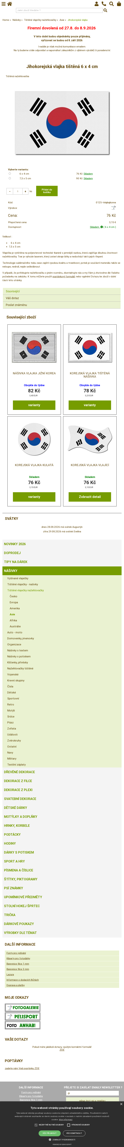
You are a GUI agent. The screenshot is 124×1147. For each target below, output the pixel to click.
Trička (9, 915)
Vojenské (12, 674)
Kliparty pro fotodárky (18, 958)
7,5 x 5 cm (25, 178)
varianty (34, 405)
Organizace (14, 644)
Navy (10, 752)
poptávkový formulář (64, 276)
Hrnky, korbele (17, 826)
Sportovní (13, 698)
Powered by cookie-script (62, 1144)
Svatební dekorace (20, 799)
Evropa (14, 602)
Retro (10, 704)
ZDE (62, 1049)
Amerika (15, 608)
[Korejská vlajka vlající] (90, 439)
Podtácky (12, 834)
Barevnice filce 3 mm (17, 969)
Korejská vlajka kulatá (34, 465)
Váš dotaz (12, 298)
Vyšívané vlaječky (17, 578)
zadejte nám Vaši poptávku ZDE (22, 1068)
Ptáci (10, 722)
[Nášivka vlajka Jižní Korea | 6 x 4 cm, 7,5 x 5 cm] (34, 347)
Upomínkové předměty (23, 897)
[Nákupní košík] (120, 4)
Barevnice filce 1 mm (17, 963)
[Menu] (3, 4)
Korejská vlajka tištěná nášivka (90, 375)
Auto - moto (14, 632)
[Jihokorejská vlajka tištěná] (62, 123)
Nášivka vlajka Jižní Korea (34, 373)
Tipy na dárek (15, 562)
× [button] (121, 1104)
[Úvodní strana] (11, 4)
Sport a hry (14, 861)
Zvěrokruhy (14, 740)
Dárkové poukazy (19, 924)
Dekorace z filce (18, 781)
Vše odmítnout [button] (74, 1133)
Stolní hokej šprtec (22, 906)
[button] (62, 1139)
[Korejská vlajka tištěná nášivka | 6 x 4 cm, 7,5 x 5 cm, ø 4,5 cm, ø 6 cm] (90, 347)
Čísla (10, 686)
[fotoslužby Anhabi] (22, 1028)
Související (13, 291)
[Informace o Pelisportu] (22, 1019)
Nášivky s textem (17, 650)
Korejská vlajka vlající (90, 465)
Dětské (11, 692)
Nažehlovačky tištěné (20, 668)
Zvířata (11, 728)
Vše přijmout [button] (50, 1133)
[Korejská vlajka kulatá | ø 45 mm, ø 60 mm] (34, 439)
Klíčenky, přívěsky (17, 662)
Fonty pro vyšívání (16, 953)
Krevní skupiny (15, 680)
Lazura (10, 974)
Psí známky (13, 888)
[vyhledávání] (113, 4)
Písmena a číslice (18, 870)
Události (12, 734)
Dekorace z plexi (18, 790)
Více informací (65, 1120)
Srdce (10, 716)
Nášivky (10, 571)
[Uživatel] (98, 4)
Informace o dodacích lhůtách (22, 979)
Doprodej (12, 553)
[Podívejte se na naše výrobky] (22, 1010)
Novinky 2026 (15, 544)
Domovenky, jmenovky (20, 638)
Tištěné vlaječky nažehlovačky (25, 590)
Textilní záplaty (16, 764)
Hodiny (10, 843)
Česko (13, 596)
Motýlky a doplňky (20, 817)
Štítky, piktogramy (20, 879)
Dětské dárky (15, 808)
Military (11, 758)
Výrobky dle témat (20, 933)
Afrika (13, 620)
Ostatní (11, 746)
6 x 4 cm (24, 173)
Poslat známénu (16, 305)
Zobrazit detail (90, 497)
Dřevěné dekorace (19, 772)
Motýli (11, 710)
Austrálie (15, 626)
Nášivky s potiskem (19, 656)
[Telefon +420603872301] (105, 6)
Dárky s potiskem (19, 852)
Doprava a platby (15, 985)
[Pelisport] (113, 208)
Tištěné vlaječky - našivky (22, 584)
